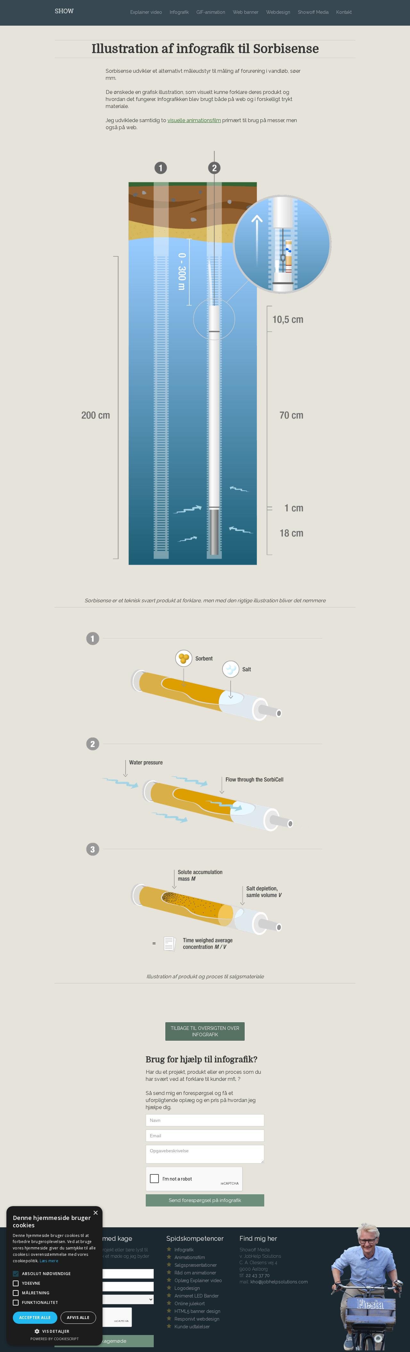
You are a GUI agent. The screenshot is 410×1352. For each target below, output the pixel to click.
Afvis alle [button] (78, 1317)
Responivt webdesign (197, 1319)
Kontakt (344, 12)
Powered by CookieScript (54, 1338)
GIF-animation (210, 12)
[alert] (54, 1276)
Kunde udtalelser (192, 1326)
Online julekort (190, 1303)
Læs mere (49, 1261)
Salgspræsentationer (196, 1265)
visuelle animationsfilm (194, 120)
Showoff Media (313, 12)
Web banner (245, 12)
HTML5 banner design (197, 1311)
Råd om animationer (195, 1272)
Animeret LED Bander (197, 1295)
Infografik (179, 12)
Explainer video (146, 12)
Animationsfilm (190, 1257)
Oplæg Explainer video (198, 1280)
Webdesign (278, 12)
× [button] (95, 1213)
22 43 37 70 (258, 1275)
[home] (83, 10)
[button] (54, 1331)
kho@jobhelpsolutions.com (279, 1281)
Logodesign (187, 1288)
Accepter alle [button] (35, 1317)
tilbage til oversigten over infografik (205, 1031)
